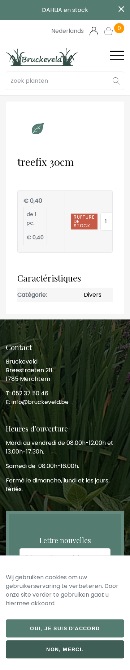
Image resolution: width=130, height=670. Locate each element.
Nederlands (67, 31)
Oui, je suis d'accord (65, 628)
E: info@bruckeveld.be (37, 402)
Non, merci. (64, 649)
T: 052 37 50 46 (27, 393)
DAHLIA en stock (65, 10)
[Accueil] (42, 57)
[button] (116, 81)
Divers (92, 295)
